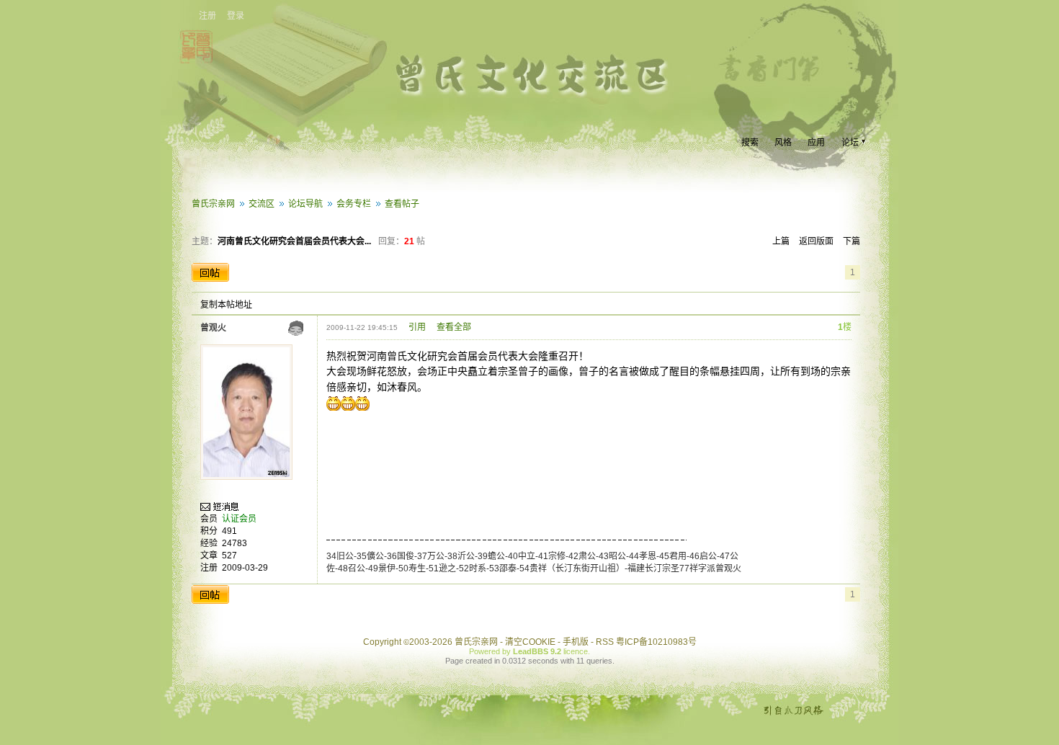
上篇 (781, 241)
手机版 (576, 642)
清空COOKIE (530, 642)
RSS (605, 642)
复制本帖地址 (226, 305)
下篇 (851, 241)
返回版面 (816, 241)
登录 (235, 16)
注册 (207, 16)
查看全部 (454, 327)
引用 (417, 327)
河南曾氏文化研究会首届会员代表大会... (294, 241)
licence (575, 651)
